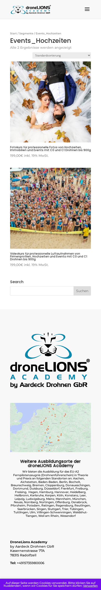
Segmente (26, 33)
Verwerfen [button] (90, 585)
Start (13, 33)
